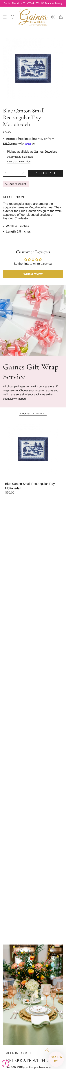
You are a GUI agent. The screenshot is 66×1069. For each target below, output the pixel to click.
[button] (56, 1059)
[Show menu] (4, 17)
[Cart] (61, 17)
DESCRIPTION (13, 197)
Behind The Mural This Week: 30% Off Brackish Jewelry (33, 3)
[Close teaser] (47, 1050)
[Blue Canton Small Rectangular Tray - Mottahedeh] (33, 449)
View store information (18, 161)
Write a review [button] (33, 273)
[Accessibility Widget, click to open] (5, 1063)
